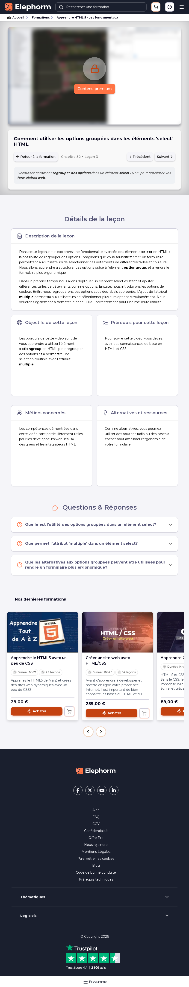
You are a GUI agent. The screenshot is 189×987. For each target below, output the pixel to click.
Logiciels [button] (28, 916)
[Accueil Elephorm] (95, 771)
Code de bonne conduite (96, 872)
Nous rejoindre (96, 845)
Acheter (39, 711)
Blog (96, 865)
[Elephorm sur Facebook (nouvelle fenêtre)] (78, 790)
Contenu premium (94, 89)
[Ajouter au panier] (69, 711)
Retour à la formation (37, 157)
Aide (96, 810)
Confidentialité (96, 831)
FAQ (96, 817)
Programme (98, 981)
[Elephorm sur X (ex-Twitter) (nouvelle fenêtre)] (89, 790)
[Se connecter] (169, 7)
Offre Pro (96, 838)
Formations (41, 17)
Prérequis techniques (96, 879)
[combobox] (101, 7)
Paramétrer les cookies (95, 858)
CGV (96, 824)
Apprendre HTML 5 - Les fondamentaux (87, 17)
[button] (88, 731)
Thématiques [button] (32, 897)
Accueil (18, 17)
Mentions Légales (96, 852)
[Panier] (155, 7)
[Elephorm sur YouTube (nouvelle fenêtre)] (101, 790)
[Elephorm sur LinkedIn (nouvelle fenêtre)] (113, 790)
